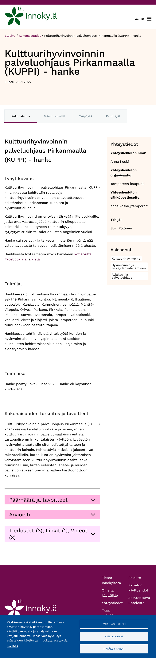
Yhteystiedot (112, 603)
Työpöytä (85, 116)
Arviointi (19, 514)
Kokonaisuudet (30, 35)
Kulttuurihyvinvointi (126, 258)
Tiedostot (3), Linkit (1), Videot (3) (48, 534)
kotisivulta (83, 254)
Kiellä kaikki (114, 636)
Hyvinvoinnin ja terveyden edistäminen (129, 266)
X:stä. (36, 259)
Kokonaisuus (20, 116)
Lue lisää (12, 646)
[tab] (52, 499)
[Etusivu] (31, 17)
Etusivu (10, 35)
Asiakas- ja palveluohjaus (122, 276)
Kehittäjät (113, 116)
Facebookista (15, 259)
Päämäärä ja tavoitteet (38, 500)
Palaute (134, 578)
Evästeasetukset (114, 623)
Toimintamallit (54, 116)
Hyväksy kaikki (113, 648)
